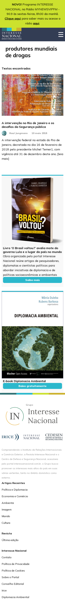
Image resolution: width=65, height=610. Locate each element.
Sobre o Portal (10, 577)
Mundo (6, 516)
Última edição (10, 540)
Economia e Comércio (15, 496)
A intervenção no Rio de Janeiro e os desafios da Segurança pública (28, 125)
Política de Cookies (13, 570)
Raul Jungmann (18, 133)
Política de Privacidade (16, 564)
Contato (7, 557)
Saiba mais (32, 280)
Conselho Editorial (13, 583)
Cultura (6, 522)
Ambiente (8, 503)
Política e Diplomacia (15, 489)
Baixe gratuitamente (32, 386)
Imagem (7, 509)
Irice (4, 590)
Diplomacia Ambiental (15, 597)
